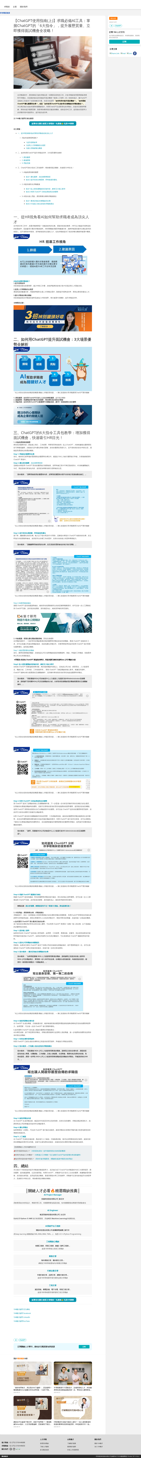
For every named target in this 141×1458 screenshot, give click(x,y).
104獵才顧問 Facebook (22, 1313)
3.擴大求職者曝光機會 (34, 148)
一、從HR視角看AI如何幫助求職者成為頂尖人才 (35, 133)
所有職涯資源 (5, 13)
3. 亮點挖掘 (26, 163)
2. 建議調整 (26, 160)
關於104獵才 (99, 1443)
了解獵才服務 (71, 1443)
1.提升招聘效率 (31, 142)
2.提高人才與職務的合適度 (35, 145)
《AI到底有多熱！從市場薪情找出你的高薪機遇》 (48, 1151)
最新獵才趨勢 (71, 1447)
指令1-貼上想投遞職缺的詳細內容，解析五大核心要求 (45, 189)
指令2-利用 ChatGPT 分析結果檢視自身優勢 (42, 192)
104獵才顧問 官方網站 (22, 1309)
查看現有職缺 (44, 1443)
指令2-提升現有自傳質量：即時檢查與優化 (41, 180)
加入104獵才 (99, 1447)
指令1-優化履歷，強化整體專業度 (38, 177)
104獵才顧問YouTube (22, 1321)
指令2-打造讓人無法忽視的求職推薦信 (40, 204)
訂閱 (124, 41)
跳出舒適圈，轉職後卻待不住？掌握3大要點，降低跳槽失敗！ (48, 906)
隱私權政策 (5, 1456)
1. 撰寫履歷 (26, 157)
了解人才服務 (44, 1447)
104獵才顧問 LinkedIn (22, 1317)
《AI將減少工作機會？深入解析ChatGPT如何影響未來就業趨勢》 (58, 1155)
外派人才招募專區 (73, 1450)
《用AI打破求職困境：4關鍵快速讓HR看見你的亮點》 (54, 1159)
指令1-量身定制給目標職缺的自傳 (38, 201)
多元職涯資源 (44, 1450)
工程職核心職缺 (52, 1241)
